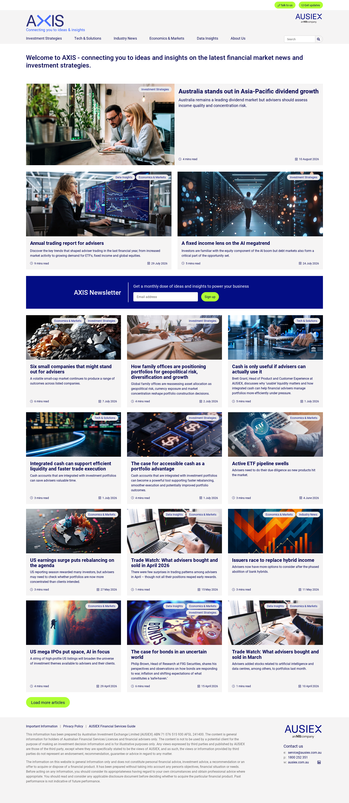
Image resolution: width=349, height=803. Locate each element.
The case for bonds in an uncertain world (169, 654)
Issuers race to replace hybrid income (273, 560)
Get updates (312, 5)
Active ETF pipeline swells (260, 463)
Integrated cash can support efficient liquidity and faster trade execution (70, 466)
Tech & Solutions (87, 38)
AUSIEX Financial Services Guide (112, 726)
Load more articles (48, 702)
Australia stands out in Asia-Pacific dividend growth (249, 91)
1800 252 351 (298, 757)
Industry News (125, 38)
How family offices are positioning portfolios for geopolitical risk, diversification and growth (168, 371)
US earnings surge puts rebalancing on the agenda (72, 562)
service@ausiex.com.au (305, 752)
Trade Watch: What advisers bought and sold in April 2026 (174, 562)
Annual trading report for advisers (67, 243)
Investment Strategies (44, 38)
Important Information (42, 726)
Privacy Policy (73, 726)
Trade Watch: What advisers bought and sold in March (275, 654)
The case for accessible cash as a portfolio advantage (168, 466)
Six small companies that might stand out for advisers (71, 369)
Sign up (210, 297)
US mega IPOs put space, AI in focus (70, 651)
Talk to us (286, 5)
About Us (238, 38)
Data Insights (207, 38)
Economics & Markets (166, 38)
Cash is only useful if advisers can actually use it (269, 369)
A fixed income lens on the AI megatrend (226, 243)
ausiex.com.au (298, 762)
